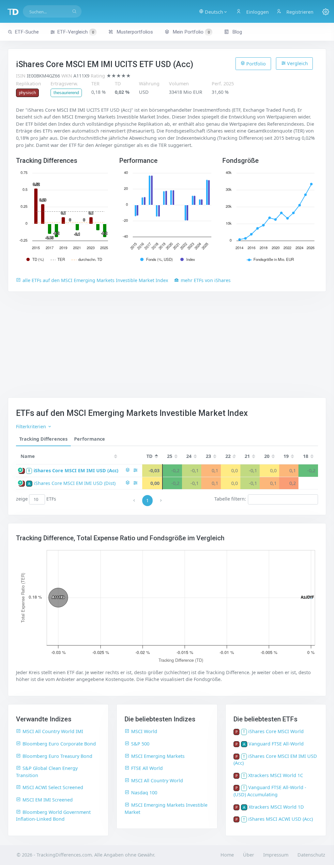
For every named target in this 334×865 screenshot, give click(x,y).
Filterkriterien (31, 426)
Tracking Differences (43, 439)
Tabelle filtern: (230, 499)
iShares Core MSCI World (276, 731)
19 (286, 456)
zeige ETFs (36, 499)
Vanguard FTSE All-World (276, 744)
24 (188, 456)
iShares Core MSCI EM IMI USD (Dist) (74, 483)
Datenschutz (311, 855)
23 (208, 456)
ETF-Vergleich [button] (75, 32)
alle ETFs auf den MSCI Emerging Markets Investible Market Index (95, 280)
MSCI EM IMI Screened (48, 800)
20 (266, 456)
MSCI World (144, 731)
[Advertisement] (167, 348)
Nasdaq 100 (144, 792)
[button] (213, 11)
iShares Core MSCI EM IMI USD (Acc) (76, 470)
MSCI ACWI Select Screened (53, 787)
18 (305, 456)
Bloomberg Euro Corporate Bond (59, 744)
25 (169, 456)
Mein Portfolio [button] (190, 32)
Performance (89, 439)
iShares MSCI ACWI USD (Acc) (280, 819)
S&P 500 (140, 744)
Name (28, 456)
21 (247, 456)
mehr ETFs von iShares (206, 280)
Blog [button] (236, 32)
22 (228, 456)
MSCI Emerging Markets (158, 756)
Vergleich (297, 63)
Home (227, 855)
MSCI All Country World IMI (53, 731)
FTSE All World (147, 768)
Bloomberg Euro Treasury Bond (57, 756)
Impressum (275, 855)
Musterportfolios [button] (134, 32)
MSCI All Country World (157, 780)
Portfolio (255, 64)
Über (248, 855)
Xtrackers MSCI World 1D (276, 807)
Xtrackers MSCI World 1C (275, 775)
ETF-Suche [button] (27, 32)
